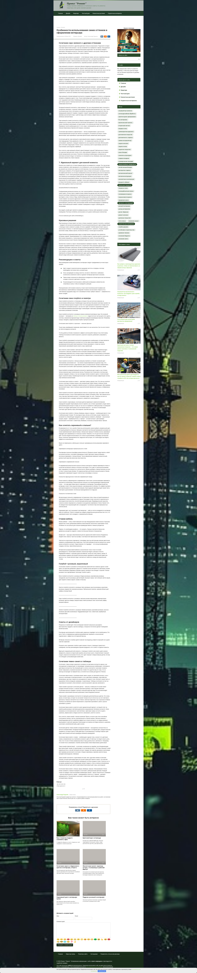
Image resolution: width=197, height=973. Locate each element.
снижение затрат (134, 221)
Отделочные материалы (115, 13)
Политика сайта (82, 954)
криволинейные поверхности (127, 164)
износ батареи (123, 152)
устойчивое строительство (127, 230)
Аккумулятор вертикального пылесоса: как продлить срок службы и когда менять (128, 293)
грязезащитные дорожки (126, 131)
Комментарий (61, 921)
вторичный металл (124, 125)
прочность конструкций (126, 203)
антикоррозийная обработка (127, 113)
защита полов (123, 146)
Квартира (76, 13)
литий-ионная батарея (125, 167)
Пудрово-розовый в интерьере (93, 897)
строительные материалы (126, 224)
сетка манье (122, 221)
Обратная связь (70, 954)
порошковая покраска (125, 197)
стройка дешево (123, 227)
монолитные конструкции (126, 179)
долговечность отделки (126, 137)
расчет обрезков (123, 212)
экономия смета (123, 238)
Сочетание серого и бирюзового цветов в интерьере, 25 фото (68, 866)
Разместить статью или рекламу (110, 954)
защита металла (123, 143)
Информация (120, 270)
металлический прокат (125, 173)
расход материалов (124, 209)
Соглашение (93, 954)
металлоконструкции (125, 176)
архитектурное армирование (127, 116)
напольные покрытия (125, 185)
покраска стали (123, 188)
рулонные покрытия (125, 218)
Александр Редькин (62, 794)
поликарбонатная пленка (126, 191)
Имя (58, 916)
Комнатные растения (99, 13)
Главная (60, 13)
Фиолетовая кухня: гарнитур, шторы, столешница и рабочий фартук (94, 867)
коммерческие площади (126, 161)
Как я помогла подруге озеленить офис (64, 838)
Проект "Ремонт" (77, 3)
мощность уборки (124, 182)
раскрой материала (124, 206)
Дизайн (68, 13)
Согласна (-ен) (101, 971)
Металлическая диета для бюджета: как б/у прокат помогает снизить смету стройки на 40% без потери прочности (128, 376)
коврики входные (124, 158)
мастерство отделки (125, 170)
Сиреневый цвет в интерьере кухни (67, 898)
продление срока (124, 200)
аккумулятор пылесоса (125, 110)
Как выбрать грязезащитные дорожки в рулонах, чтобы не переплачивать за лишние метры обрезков (128, 265)
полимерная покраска (125, 194)
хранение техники (124, 233)
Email (76, 916)
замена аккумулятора (125, 140)
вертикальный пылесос (125, 122)
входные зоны (123, 128)
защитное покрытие (125, 149)
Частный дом (86, 13)
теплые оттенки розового (80, 316)
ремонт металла (123, 215)
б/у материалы (123, 119)
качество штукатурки (125, 155)
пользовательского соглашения (94, 967)
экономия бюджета (124, 236)
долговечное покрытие (125, 134)
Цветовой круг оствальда (92, 838)
